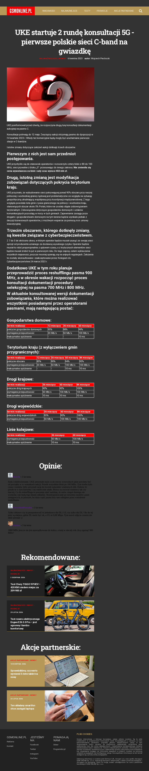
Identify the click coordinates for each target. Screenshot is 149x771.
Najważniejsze (69, 11)
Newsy (62, 58)
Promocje (102, 11)
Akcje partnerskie (124, 11)
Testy (87, 11)
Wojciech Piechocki (100, 58)
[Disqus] (50, 508)
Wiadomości (48, 11)
